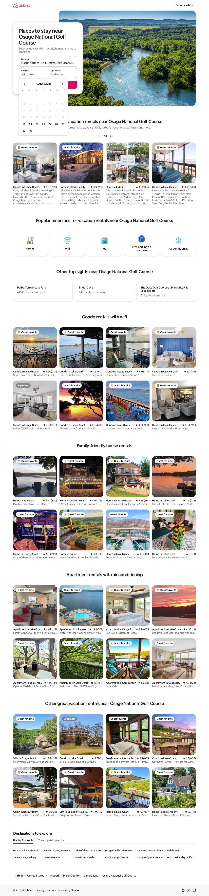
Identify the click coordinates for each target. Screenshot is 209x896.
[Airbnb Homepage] (21, 5)
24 (30, 124)
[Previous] (98, 136)
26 (43, 124)
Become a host (184, 5)
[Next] (110, 136)
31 (30, 130)
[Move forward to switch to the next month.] (62, 84)
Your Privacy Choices (68, 890)
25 (37, 124)
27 (50, 124)
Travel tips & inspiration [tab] (51, 840)
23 (24, 124)
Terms (50, 890)
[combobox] (48, 63)
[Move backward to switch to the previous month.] (24, 84)
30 (24, 130)
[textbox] (33, 74)
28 (56, 124)
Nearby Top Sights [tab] (23, 840)
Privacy (40, 890)
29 (62, 124)
